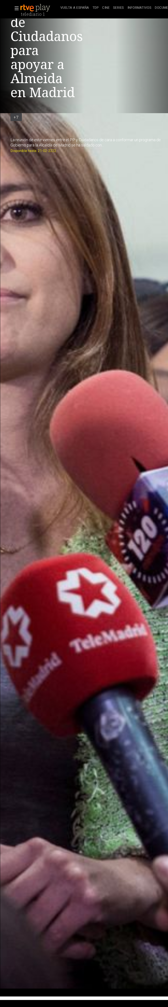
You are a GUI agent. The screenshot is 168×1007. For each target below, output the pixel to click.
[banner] (39, 8)
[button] (15, 8)
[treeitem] (74, 8)
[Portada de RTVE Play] (35, 8)
